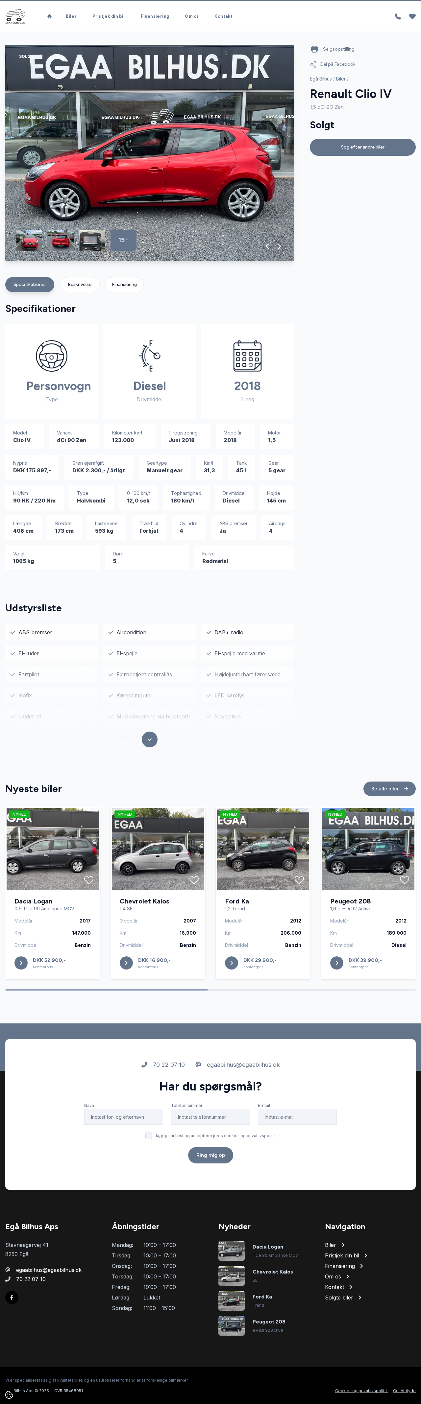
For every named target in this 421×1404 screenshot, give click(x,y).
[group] (149, 153)
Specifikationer (29, 284)
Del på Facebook (338, 64)
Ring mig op (210, 1155)
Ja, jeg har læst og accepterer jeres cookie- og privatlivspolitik (215, 1135)
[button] (267, 246)
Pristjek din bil (108, 16)
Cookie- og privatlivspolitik (361, 1390)
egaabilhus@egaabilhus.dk (242, 1064)
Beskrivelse (79, 284)
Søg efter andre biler (362, 147)
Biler (71, 16)
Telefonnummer (186, 1105)
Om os (192, 16)
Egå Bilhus (321, 79)
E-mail (264, 1105)
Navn (89, 1105)
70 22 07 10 (168, 1064)
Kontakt (223, 16)
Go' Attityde (404, 1390)
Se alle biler (385, 788)
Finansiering (155, 16)
